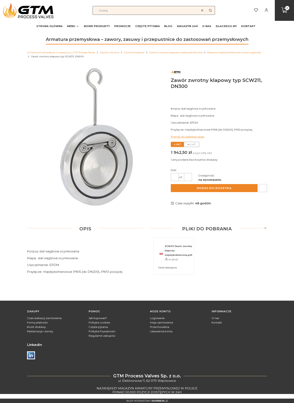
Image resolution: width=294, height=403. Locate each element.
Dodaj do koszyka (214, 188)
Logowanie (157, 318)
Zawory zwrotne (109, 52)
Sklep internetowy (145, 400)
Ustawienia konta (161, 331)
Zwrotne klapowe (134, 52)
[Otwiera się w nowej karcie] (31, 355)
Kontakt (217, 322)
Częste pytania (98, 326)
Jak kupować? (98, 318)
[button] (210, 10)
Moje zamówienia (161, 322)
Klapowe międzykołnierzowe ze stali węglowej (234, 52)
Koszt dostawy (36, 326)
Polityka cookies (99, 322)
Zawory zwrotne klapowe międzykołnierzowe (175, 52)
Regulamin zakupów (102, 335)
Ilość (173, 170)
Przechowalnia (159, 326)
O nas (215, 318)
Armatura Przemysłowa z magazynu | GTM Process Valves (61, 52)
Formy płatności (37, 322)
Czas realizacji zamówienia (44, 318)
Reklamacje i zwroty (40, 331)
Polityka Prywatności (102, 331)
